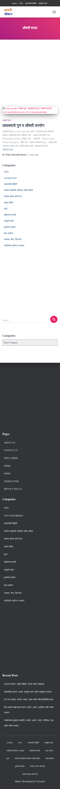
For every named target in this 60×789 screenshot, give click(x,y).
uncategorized (10, 177)
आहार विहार (8, 202)
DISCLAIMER (11, 457)
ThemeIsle (40, 781)
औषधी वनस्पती (10, 214)
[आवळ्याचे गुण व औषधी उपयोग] (30, 110)
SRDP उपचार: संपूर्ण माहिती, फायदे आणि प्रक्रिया (24, 683)
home (7, 473)
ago (33, 154)
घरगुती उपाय (43, 3)
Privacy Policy (13, 488)
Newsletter (11, 481)
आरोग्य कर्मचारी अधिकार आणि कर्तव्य (18, 190)
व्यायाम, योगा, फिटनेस (12, 239)
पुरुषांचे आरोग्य (10, 226)
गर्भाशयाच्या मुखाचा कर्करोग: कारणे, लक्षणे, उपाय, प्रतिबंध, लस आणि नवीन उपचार (28, 723)
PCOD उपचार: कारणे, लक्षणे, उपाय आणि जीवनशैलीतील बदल (28, 699)
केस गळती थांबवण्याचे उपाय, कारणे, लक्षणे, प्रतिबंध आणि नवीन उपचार (29, 710)
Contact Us (11, 450)
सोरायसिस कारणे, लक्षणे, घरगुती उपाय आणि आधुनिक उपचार (28, 691)
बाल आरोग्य (8, 233)
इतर (5, 208)
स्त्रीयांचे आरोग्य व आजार (14, 245)
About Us (9, 442)
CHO (21, 3)
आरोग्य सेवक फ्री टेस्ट (13, 196)
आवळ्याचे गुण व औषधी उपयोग (23, 125)
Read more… (9, 149)
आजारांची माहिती (30, 3)
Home (14, 3)
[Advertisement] (30, 71)
